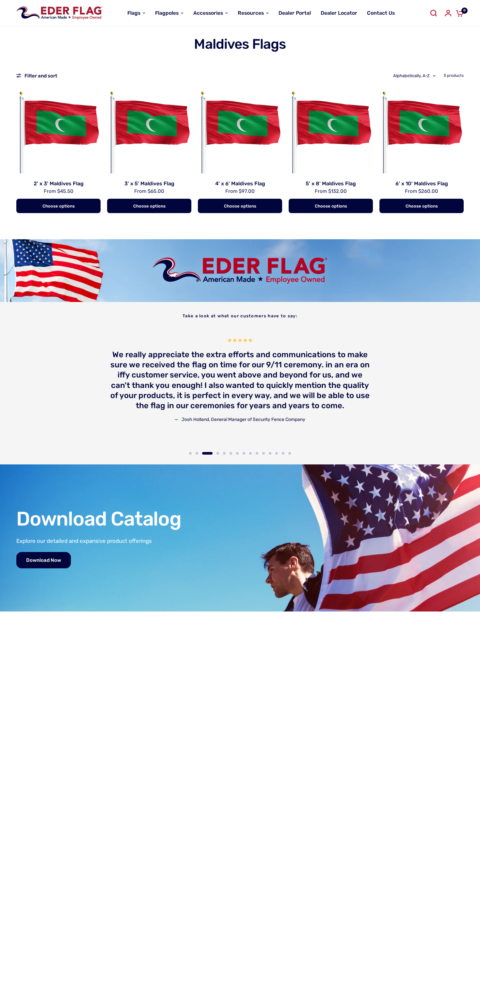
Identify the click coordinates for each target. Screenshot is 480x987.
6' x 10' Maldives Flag (421, 183)
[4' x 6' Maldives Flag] (240, 131)
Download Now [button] (43, 560)
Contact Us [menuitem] (381, 13)
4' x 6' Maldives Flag (240, 183)
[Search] (433, 13)
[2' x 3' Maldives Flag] (58, 131)
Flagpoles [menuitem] (167, 13)
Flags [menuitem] (133, 13)
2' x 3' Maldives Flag (59, 183)
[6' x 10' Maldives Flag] (421, 131)
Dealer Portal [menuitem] (295, 13)
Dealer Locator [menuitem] (339, 13)
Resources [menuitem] (251, 13)
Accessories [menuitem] (208, 13)
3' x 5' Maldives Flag (149, 183)
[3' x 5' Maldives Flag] (149, 131)
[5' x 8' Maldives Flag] (331, 131)
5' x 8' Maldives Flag (331, 183)
